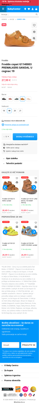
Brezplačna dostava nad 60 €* (17, 144)
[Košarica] (36, 9)
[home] (14, 9)
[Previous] (5, 187)
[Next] (33, 187)
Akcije (12, 19)
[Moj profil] (33, 9)
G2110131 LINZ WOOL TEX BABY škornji (29, 201)
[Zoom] (34, 38)
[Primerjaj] (34, 32)
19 (9, 110)
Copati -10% (21, 19)
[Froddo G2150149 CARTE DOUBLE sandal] (29, 231)
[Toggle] (4, 158)
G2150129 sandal (8, 244)
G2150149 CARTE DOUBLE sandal (29, 244)
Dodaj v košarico (25, 136)
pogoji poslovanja (28, 357)
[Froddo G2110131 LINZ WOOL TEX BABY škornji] (29, 186)
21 (20, 110)
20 (15, 110)
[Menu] (3, 9)
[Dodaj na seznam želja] (34, 25)
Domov (4, 19)
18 (4, 110)
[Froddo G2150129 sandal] (10, 231)
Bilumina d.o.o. (19, 402)
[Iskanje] (36, 14)
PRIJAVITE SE (28, 345)
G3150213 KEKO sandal (8, 200)
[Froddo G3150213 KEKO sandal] (10, 186)
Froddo (5, 60)
